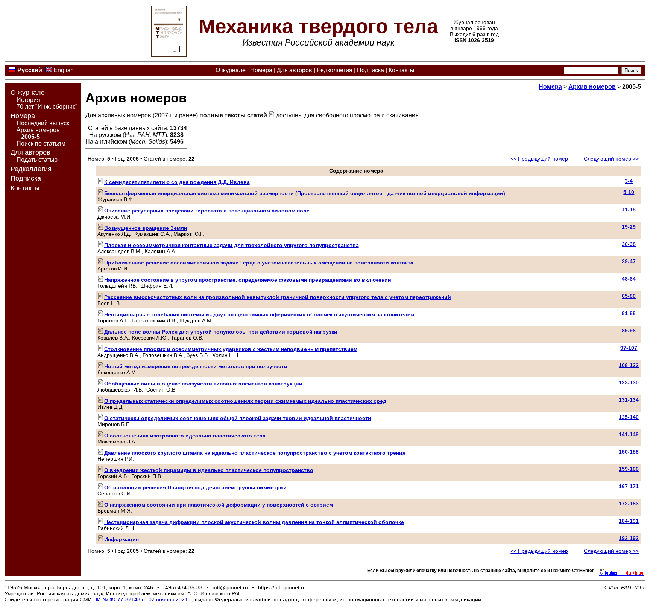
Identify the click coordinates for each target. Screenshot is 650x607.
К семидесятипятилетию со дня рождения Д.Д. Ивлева (177, 182)
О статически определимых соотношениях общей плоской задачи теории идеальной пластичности (237, 418)
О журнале (231, 70)
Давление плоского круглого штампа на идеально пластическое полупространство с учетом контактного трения (254, 453)
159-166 (629, 469)
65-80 (629, 296)
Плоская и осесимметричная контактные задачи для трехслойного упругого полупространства (231, 245)
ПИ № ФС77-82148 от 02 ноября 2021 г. (142, 599)
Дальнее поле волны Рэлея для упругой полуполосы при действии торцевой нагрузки (220, 332)
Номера (261, 70)
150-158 (629, 452)
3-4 (629, 181)
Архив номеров (38, 130)
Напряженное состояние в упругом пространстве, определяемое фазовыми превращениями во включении (247, 280)
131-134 (629, 400)
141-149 (629, 434)
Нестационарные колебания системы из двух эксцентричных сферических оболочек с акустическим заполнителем (259, 314)
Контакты (402, 70)
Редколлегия (334, 70)
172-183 (629, 504)
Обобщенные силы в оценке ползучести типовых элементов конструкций (203, 384)
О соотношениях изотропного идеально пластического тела (185, 435)
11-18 (629, 209)
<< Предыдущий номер (539, 159)
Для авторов (294, 70)
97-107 (628, 348)
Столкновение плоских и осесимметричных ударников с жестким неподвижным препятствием (230, 349)
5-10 (628, 192)
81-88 (629, 313)
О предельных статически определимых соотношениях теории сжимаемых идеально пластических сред (245, 401)
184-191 (629, 521)
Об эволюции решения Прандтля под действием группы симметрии (195, 487)
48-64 (629, 279)
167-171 (629, 486)
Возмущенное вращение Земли (145, 228)
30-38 (629, 244)
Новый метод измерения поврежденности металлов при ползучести (195, 366)
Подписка (370, 70)
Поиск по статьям (41, 143)
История (28, 100)
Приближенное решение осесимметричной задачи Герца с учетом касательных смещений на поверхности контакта (258, 262)
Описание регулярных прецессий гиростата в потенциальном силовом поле (207, 211)
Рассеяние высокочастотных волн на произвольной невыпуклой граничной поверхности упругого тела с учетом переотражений (277, 297)
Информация (121, 539)
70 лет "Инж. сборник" (47, 106)
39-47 (629, 261)
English (63, 70)
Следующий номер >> (611, 159)
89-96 (629, 331)
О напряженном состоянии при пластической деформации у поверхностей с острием (218, 505)
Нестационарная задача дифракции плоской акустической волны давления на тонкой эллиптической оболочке (254, 522)
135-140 (629, 417)
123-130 (629, 382)
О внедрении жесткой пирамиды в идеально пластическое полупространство (208, 470)
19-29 (629, 227)
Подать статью (37, 159)
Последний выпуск (43, 123)
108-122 (629, 365)
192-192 (629, 538)
